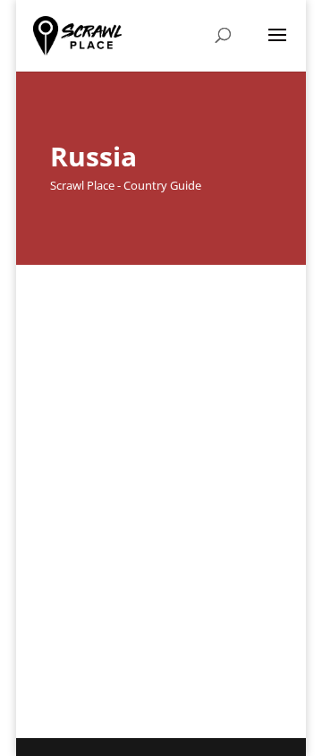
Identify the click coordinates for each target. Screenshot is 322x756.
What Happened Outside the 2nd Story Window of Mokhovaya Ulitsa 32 (149, 547)
